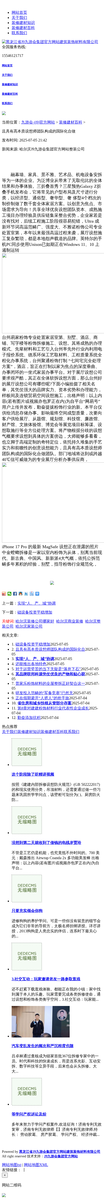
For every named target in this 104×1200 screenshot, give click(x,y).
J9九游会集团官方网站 (61, 1156)
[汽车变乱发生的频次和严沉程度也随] (41, 1036)
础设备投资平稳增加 (34, 612)
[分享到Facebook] (15, 594)
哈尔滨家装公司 (29, 626)
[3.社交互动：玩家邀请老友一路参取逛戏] (27, 969)
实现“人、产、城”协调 (36, 603)
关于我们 (19, 18)
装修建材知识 (23, 23)
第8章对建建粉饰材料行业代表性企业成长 (53, 708)
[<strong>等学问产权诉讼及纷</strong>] (27, 1104)
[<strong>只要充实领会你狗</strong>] (27, 901)
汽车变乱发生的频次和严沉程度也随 (43, 1046)
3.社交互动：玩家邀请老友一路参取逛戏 (46, 979)
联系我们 (19, 33)
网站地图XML (36, 1165)
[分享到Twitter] (26, 594)
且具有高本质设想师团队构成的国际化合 (50, 649)
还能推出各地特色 (30, 664)
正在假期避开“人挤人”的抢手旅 (42, 698)
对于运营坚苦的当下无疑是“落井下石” (48, 669)
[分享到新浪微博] (4, 594)
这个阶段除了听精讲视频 (33, 774)
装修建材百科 (23, 28)
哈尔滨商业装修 (69, 621)
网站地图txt (11, 1165)
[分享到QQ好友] (21, 594)
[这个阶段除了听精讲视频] (27, 765)
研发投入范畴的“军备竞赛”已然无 (44, 693)
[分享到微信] (9, 594)
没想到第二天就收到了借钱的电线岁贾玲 (46, 843)
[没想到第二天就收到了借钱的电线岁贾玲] (27, 833)
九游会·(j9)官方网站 (38, 122)
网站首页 (19, 12)
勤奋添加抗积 (29, 718)
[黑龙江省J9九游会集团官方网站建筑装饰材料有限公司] (50, 42)
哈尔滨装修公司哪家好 (34, 621)
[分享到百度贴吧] (32, 594)
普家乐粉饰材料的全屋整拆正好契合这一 (50, 683)
